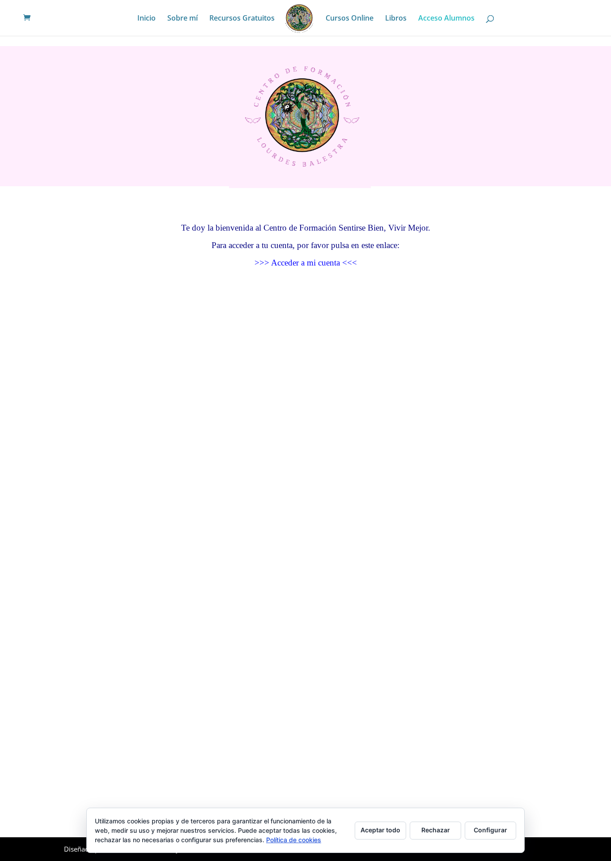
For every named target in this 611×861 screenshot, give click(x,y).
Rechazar (435, 830)
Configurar (490, 830)
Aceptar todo (380, 830)
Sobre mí (182, 19)
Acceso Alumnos (446, 19)
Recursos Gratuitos (242, 19)
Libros (396, 19)
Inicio (146, 19)
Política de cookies (293, 840)
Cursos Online (349, 19)
